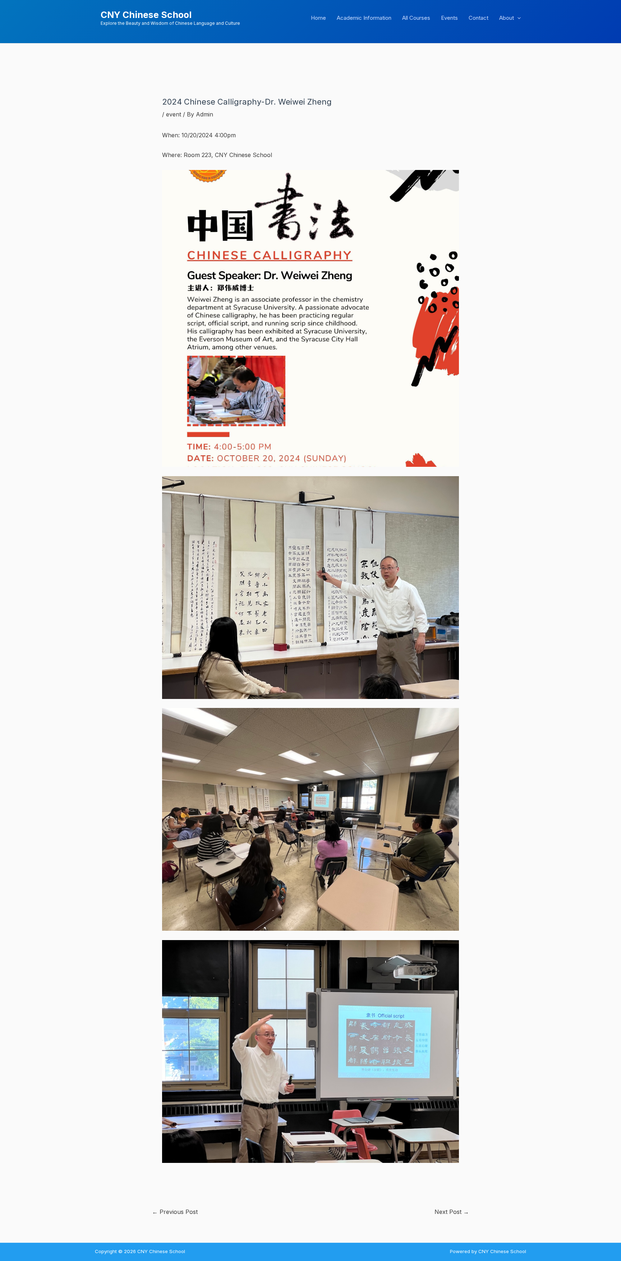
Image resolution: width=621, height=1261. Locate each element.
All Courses (416, 17)
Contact (478, 17)
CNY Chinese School (146, 14)
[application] (517, 18)
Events (449, 17)
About (506, 17)
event (173, 114)
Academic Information (364, 17)
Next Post (451, 1211)
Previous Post (175, 1211)
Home (318, 17)
